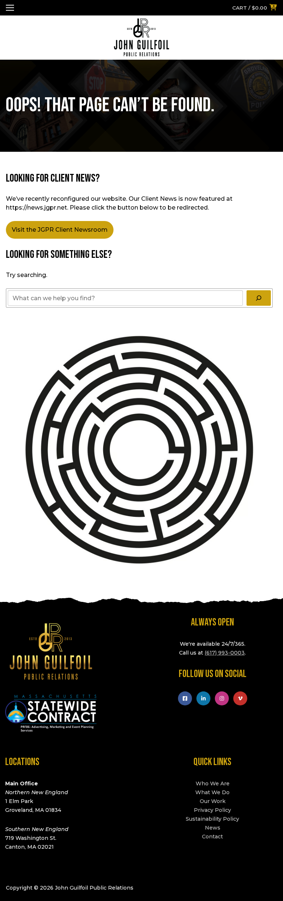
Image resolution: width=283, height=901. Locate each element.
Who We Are (213, 783)
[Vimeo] (240, 698)
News (212, 827)
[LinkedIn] (203, 698)
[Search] (259, 298)
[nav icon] (10, 7)
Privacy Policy (212, 810)
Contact (212, 836)
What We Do (212, 792)
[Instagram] (222, 698)
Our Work (213, 801)
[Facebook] (185, 698)
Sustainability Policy (212, 819)
